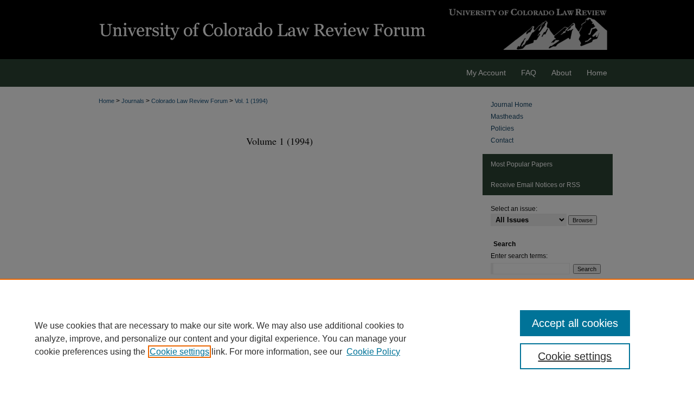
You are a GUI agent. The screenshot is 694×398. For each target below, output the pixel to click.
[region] (347, 338)
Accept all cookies (575, 323)
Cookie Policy (373, 351)
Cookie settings (179, 351)
